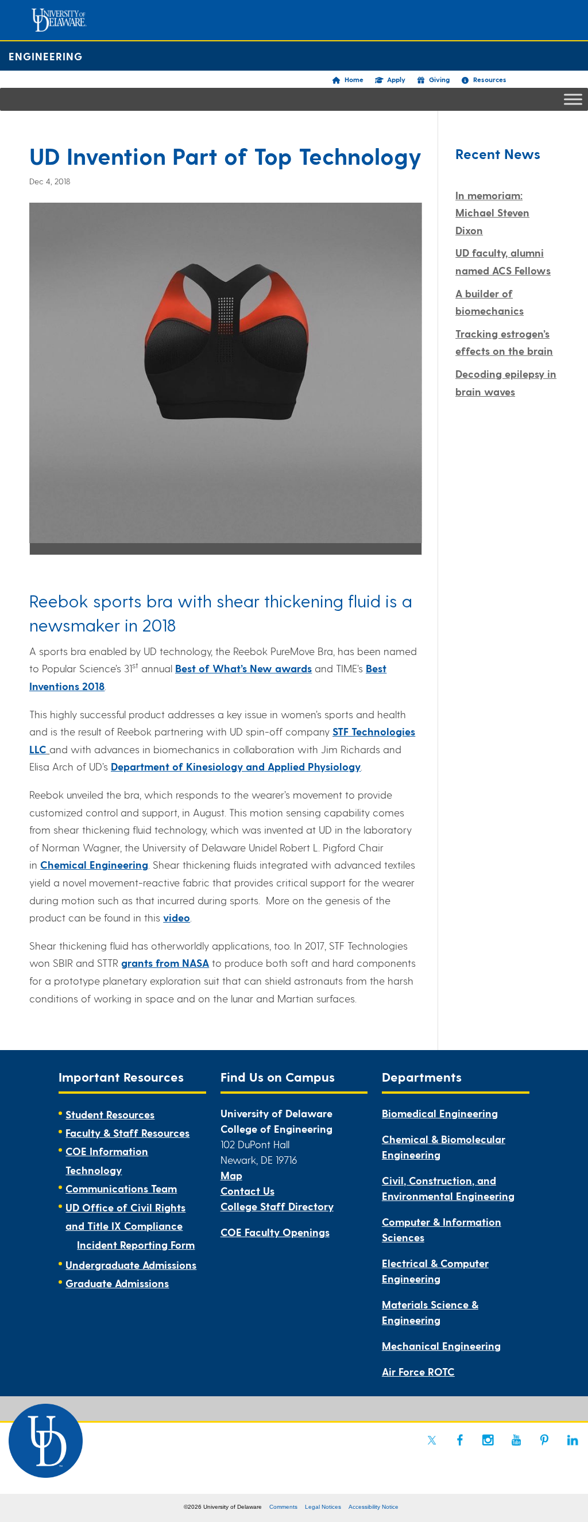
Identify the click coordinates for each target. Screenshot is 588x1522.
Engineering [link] (46, 56)
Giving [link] (439, 79)
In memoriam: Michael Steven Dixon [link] (492, 212)
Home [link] (354, 79)
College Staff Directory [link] (277, 1206)
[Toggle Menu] (573, 99)
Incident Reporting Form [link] (136, 1244)
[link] (236, 766)
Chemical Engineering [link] (94, 864)
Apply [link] (396, 79)
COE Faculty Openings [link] (275, 1232)
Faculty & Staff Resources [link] (127, 1132)
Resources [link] (489, 79)
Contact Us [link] (247, 1190)
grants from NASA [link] (165, 962)
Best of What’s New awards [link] (243, 668)
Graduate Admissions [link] (117, 1283)
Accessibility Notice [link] (374, 1507)
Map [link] (231, 1175)
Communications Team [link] (121, 1188)
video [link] (176, 917)
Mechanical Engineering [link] (441, 1345)
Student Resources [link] (109, 1114)
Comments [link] (283, 1507)
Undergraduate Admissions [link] (130, 1264)
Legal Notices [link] (323, 1507)
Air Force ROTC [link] (418, 1371)
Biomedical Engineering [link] (440, 1113)
